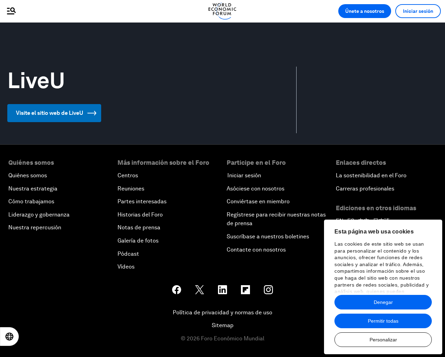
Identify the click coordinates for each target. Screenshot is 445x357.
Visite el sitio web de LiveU (49, 113)
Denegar (383, 302)
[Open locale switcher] (9, 337)
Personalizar (383, 339)
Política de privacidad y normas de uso (222, 312)
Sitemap (223, 325)
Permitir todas (383, 321)
